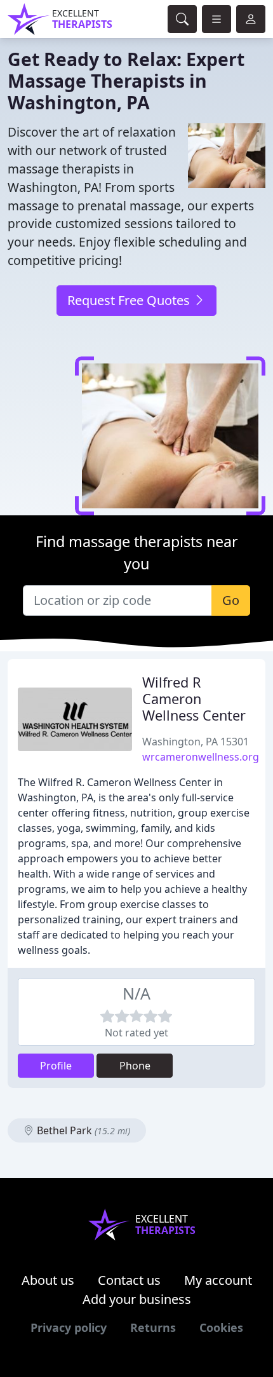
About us (48, 1280)
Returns (153, 1327)
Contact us (129, 1280)
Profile (56, 1066)
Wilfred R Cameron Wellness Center (194, 698)
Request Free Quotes (130, 300)
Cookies (221, 1327)
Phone (134, 1066)
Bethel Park (82, 1130)
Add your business (137, 1299)
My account (218, 1280)
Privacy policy (68, 1327)
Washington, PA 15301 (195, 742)
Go (230, 600)
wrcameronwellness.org (200, 757)
